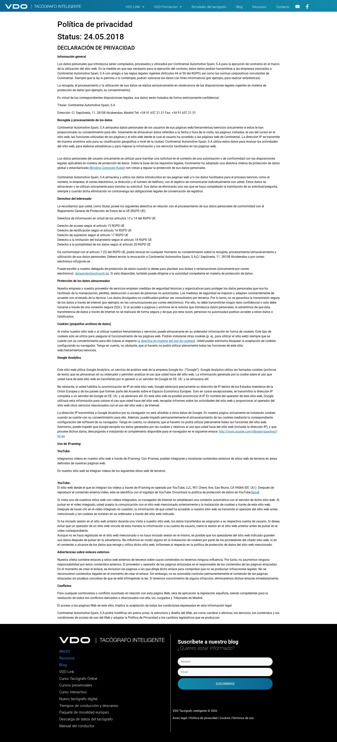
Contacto (282, 7)
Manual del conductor (76, 726)
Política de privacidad (203, 718)
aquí (255, 492)
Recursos (259, 7)
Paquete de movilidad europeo (84, 712)
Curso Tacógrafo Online (78, 679)
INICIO (64, 651)
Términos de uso (243, 718)
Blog (239, 7)
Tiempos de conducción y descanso (88, 706)
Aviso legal (180, 718)
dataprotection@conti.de (92, 273)
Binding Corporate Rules (107, 168)
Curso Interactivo (73, 692)
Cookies (225, 718)
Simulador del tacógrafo (209, 7)
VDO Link (66, 672)
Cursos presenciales (75, 685)
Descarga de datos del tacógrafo (86, 719)
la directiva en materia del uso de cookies (165, 341)
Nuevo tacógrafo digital (78, 699)
